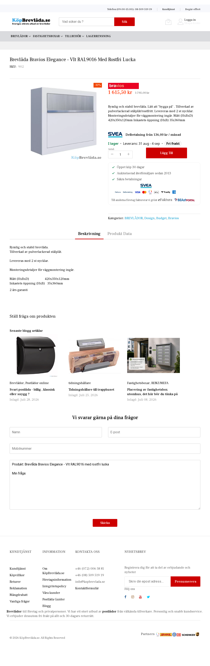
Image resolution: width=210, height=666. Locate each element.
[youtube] (140, 597)
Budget (161, 218)
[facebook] (125, 597)
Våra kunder (51, 593)
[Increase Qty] (128, 154)
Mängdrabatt (18, 595)
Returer (15, 582)
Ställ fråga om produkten (33, 316)
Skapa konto (192, 23)
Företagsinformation (56, 580)
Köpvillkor (17, 575)
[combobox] (86, 21)
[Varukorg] (168, 21)
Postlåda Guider (53, 599)
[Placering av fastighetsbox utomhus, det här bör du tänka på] (153, 355)
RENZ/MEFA (159, 383)
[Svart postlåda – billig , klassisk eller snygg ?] (36, 355)
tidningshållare (79, 383)
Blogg (46, 606)
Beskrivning (89, 233)
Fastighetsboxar (138, 383)
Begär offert (192, 9)
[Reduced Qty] (112, 154)
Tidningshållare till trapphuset (91, 390)
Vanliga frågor (20, 601)
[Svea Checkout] (117, 134)
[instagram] (132, 597)
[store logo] (31, 21)
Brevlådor (17, 383)
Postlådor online (37, 383)
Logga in (190, 20)
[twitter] (148, 597)
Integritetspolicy (54, 586)
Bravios (173, 218)
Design (149, 218)
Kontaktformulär (87, 588)
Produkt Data (119, 233)
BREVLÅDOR (134, 218)
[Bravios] (123, 86)
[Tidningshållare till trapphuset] (94, 355)
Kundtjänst (168, 9)
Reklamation (18, 588)
